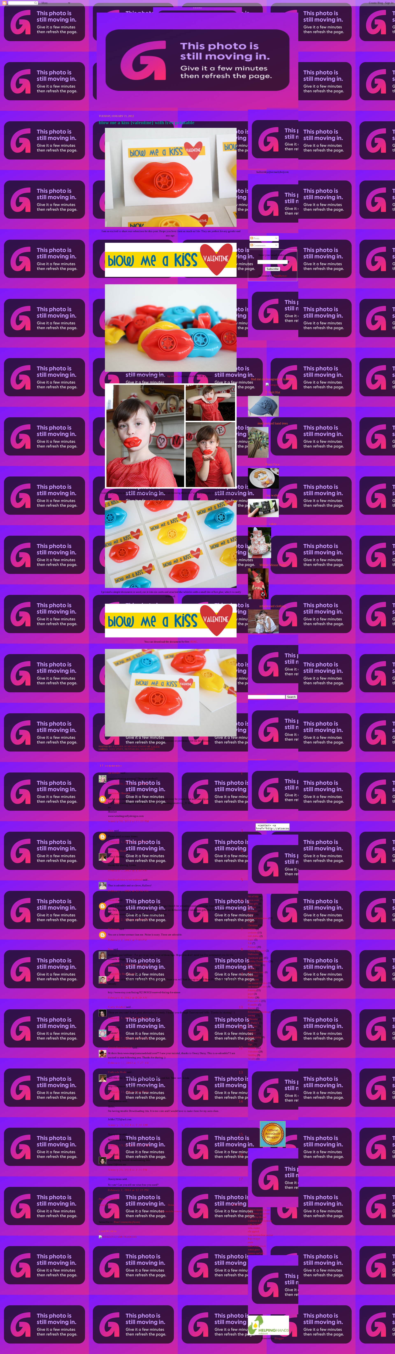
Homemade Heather (119, 793)
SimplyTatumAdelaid (120, 1047)
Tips (250, 1044)
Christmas (253, 925)
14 (241, 1101)
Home (171, 1204)
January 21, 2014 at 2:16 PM (127, 1169)
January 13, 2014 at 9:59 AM (128, 1124)
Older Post (237, 1204)
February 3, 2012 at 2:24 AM (128, 964)
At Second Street (197, 7)
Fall (250, 943)
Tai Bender (114, 772)
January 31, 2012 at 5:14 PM (127, 783)
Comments (259, 245)
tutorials (252, 1048)
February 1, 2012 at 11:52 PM (128, 890)
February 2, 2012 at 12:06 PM (128, 919)
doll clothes (253, 936)
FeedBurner (280, 275)
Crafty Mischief (116, 1006)
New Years (253, 979)
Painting (252, 990)
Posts (256, 238)
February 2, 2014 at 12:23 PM (128, 1190)
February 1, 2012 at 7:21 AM (128, 841)
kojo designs (254, 1238)
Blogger (279, 1338)
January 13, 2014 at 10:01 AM (128, 1145)
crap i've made (255, 1224)
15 (241, 1134)
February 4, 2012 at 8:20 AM (128, 997)
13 (241, 1072)
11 (241, 1027)
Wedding (252, 1055)
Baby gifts (253, 903)
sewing (251, 1015)
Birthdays (252, 911)
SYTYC (252, 1033)
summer (252, 1030)
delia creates (254, 1228)
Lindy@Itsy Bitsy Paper (121, 973)
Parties (251, 997)
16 (241, 1154)
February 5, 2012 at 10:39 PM (128, 1018)
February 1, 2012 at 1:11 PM (127, 870)
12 (241, 1047)
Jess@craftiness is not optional (125, 879)
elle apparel (253, 1231)
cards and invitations (258, 918)
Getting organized (256, 950)
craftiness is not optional (260, 1221)
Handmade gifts (255, 958)
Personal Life (254, 1001)
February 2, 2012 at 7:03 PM (127, 939)
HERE (193, 641)
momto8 (112, 900)
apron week (253, 900)
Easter (251, 940)
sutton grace (254, 1249)
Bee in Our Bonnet (257, 1217)
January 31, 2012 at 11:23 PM (128, 821)
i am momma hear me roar (260, 1235)
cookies (251, 929)
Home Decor (254, 965)
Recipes (252, 1008)
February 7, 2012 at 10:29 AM (128, 1038)
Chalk (251, 921)
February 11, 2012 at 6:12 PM (128, 1091)
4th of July (253, 896)
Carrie (111, 1027)
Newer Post (105, 1204)
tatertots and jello (256, 1253)
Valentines (148, 749)
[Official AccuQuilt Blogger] (273, 1145)
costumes (252, 932)
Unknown (113, 929)
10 (241, 1007)
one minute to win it (257, 983)
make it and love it (257, 1246)
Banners (252, 907)
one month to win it (257, 986)
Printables (132, 749)
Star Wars (252, 1026)
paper (250, 994)
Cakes (251, 914)
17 (241, 1179)
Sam (110, 949)
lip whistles (173, 376)
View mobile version (170, 1211)
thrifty (251, 1040)
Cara (110, 1154)
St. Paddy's (253, 1023)
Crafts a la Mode (117, 850)
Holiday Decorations (258, 961)
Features (252, 947)
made (250, 1242)
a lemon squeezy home (259, 1210)
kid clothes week (256, 972)
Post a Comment (108, 1198)
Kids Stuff (116, 749)
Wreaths (252, 1059)
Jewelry (252, 968)
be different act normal (259, 1213)
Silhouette (253, 1019)
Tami (111, 830)
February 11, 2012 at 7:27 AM (128, 1062)
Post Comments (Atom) (127, 1221)
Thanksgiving (254, 1037)
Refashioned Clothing (258, 1012)
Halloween (253, 954)
